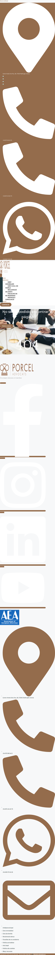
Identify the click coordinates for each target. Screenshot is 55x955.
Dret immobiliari (9, 283)
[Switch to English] (5, 79)
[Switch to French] (5, 82)
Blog (4, 301)
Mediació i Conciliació (10, 298)
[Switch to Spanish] (5, 84)
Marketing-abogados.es (39, 954)
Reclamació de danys (11, 290)
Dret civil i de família (11, 287)
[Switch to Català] (5, 76)
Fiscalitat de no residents (11, 294)
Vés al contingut (4, 0)
